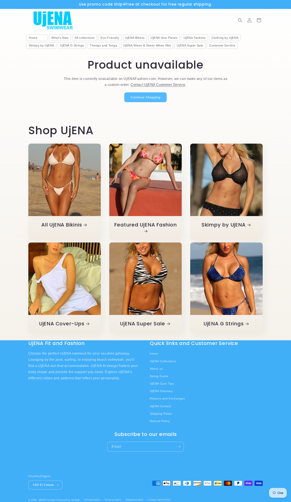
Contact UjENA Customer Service (158, 85)
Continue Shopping (145, 97)
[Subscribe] (179, 447)
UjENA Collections (163, 361)
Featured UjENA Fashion (145, 225)
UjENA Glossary (161, 391)
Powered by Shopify (68, 500)
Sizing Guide (159, 376)
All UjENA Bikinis (61, 225)
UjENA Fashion (47, 500)
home (154, 353)
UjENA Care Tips (162, 383)
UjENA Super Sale (142, 324)
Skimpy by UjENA (224, 225)
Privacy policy (113, 499)
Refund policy (92, 499)
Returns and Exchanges (167, 398)
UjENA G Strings (223, 324)
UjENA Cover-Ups (61, 324)
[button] (240, 20)
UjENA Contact (160, 406)
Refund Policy (160, 421)
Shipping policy (134, 499)
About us (156, 368)
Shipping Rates (161, 413)
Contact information (159, 499)
